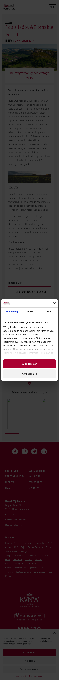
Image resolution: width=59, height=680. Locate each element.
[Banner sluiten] (54, 303)
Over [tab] (48, 311)
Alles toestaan (29, 363)
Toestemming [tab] (10, 311)
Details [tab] (29, 311)
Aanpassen (28, 373)
